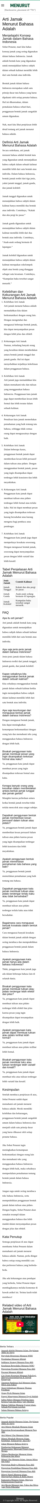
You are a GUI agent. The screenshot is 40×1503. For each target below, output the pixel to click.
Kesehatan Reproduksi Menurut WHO (17, 1365)
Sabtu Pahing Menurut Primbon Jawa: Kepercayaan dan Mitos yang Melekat (17, 1401)
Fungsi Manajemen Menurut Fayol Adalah (19, 1396)
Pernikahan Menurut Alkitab (13, 1359)
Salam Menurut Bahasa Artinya (14, 1410)
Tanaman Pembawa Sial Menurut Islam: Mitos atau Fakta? (18, 1383)
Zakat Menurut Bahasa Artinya (14, 1444)
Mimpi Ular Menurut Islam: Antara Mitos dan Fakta (19, 1460)
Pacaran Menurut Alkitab (12, 1372)
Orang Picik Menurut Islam (13, 1393)
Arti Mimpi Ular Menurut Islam (15, 1435)
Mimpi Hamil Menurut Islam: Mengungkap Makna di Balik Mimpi (17, 1475)
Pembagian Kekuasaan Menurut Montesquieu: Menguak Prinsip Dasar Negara (17, 1449)
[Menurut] (20, 5)
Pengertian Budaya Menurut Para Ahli (17, 1464)
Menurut (20, 1498)
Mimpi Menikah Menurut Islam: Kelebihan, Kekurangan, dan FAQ (15, 1439)
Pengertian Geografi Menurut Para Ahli (18, 1471)
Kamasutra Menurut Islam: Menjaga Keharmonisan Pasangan (17, 1481)
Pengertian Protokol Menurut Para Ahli (18, 1369)
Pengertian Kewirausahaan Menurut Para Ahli (19, 1431)
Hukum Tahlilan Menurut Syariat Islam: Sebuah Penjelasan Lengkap (18, 1406)
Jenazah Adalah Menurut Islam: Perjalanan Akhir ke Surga (20, 1351)
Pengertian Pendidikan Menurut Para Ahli (19, 1468)
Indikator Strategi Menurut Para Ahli (17, 1362)
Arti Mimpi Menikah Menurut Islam (17, 1427)
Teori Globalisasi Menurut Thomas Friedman (16, 1389)
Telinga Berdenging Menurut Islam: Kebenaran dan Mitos (16, 1455)
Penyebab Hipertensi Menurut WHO (17, 1356)
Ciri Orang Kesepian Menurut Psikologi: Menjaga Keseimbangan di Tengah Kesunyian (18, 1377)
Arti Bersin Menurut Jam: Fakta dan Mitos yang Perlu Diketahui (19, 1486)
